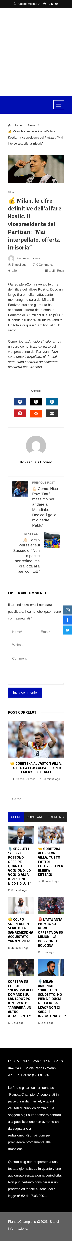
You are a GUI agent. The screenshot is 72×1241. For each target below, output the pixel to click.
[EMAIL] (52, 413)
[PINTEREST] (20, 413)
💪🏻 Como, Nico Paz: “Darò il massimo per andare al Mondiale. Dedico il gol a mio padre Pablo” (45, 504)
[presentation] (12, 753)
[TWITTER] (36, 401)
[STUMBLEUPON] (36, 413)
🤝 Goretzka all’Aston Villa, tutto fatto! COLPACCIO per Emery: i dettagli (36, 768)
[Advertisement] (36, 52)
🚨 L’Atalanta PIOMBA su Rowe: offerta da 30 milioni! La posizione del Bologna (50, 932)
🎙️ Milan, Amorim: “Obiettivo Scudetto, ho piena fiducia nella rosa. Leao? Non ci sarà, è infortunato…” (52, 999)
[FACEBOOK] (20, 401)
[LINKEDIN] (52, 401)
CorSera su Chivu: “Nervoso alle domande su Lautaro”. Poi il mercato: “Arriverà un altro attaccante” (21, 999)
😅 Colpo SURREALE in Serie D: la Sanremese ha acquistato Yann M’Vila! (20, 930)
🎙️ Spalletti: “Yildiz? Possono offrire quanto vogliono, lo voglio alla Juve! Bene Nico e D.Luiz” (19, 866)
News (12, 192)
